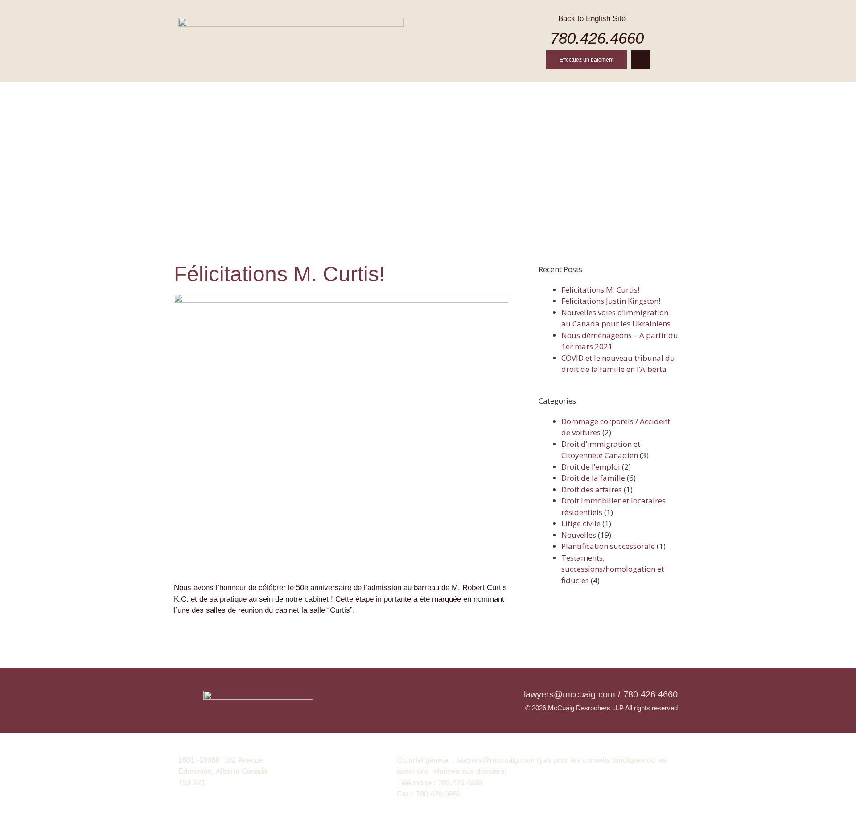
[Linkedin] (640, 59)
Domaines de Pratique (431, 93)
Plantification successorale (608, 546)
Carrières (510, 93)
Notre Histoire (294, 93)
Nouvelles (567, 93)
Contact (621, 93)
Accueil (233, 93)
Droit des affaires (591, 489)
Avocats (356, 93)
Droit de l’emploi (590, 467)
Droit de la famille (593, 478)
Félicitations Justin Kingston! (610, 301)
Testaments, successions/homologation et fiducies (612, 569)
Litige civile (581, 523)
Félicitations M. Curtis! (600, 290)
